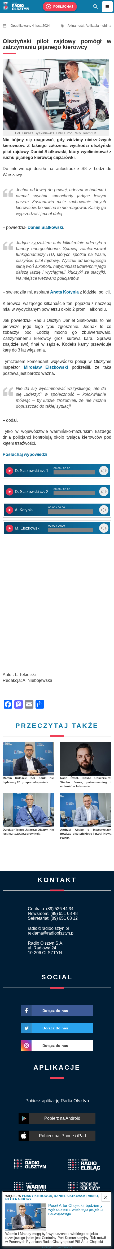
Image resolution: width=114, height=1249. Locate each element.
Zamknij (106, 1197)
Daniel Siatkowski (70, 1196)
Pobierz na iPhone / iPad (62, 1136)
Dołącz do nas (55, 1010)
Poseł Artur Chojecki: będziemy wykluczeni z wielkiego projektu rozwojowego (75, 1209)
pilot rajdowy (18, 1199)
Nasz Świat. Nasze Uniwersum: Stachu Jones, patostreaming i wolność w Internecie (85, 782)
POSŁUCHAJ (63, 6)
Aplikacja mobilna (98, 26)
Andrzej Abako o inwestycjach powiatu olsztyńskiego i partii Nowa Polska (85, 833)
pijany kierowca (37, 1196)
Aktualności (76, 26)
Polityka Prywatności (57, 1247)
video (93, 1196)
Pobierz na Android (62, 1118)
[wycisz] (103, 470)
